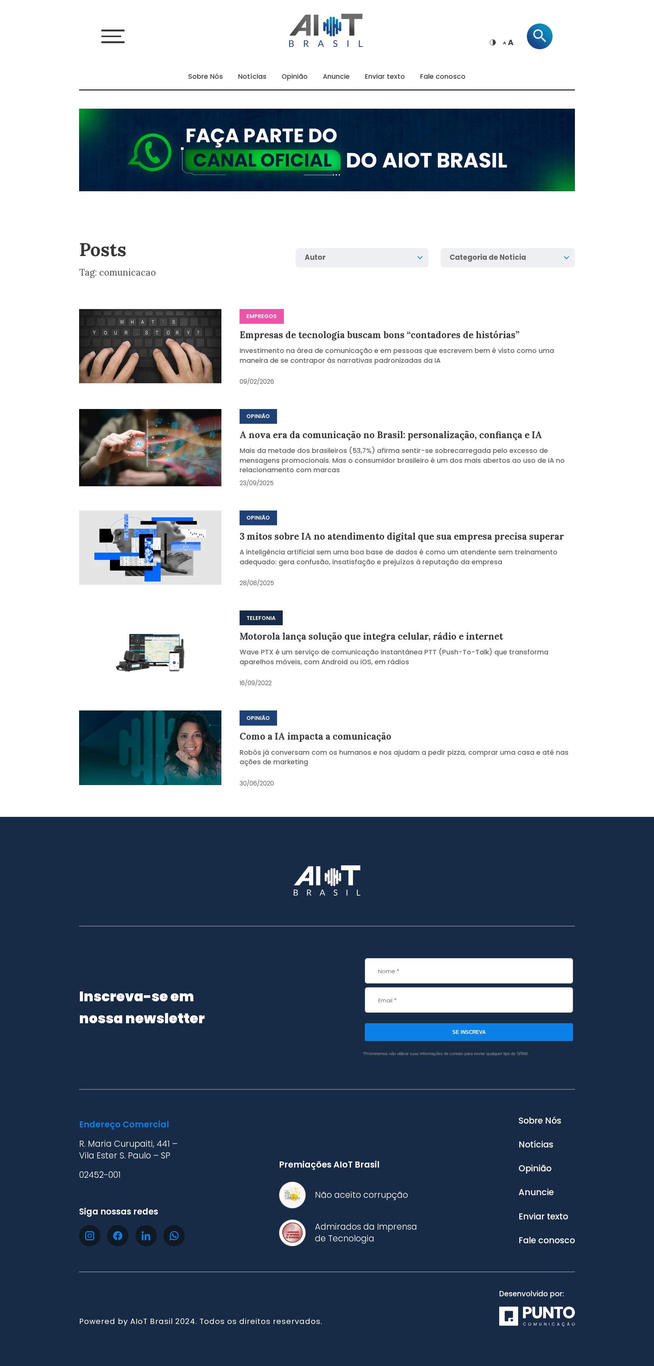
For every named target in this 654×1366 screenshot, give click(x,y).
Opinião (295, 76)
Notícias (252, 76)
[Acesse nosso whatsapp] (174, 1235)
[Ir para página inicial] (327, 29)
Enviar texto (385, 76)
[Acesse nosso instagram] (89, 1235)
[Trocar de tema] (493, 42)
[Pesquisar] (540, 36)
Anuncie (336, 76)
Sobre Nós (205, 76)
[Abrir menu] (113, 36)
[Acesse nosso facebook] (117, 1235)
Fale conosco (443, 76)
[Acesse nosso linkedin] (146, 1235)
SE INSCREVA (469, 1032)
